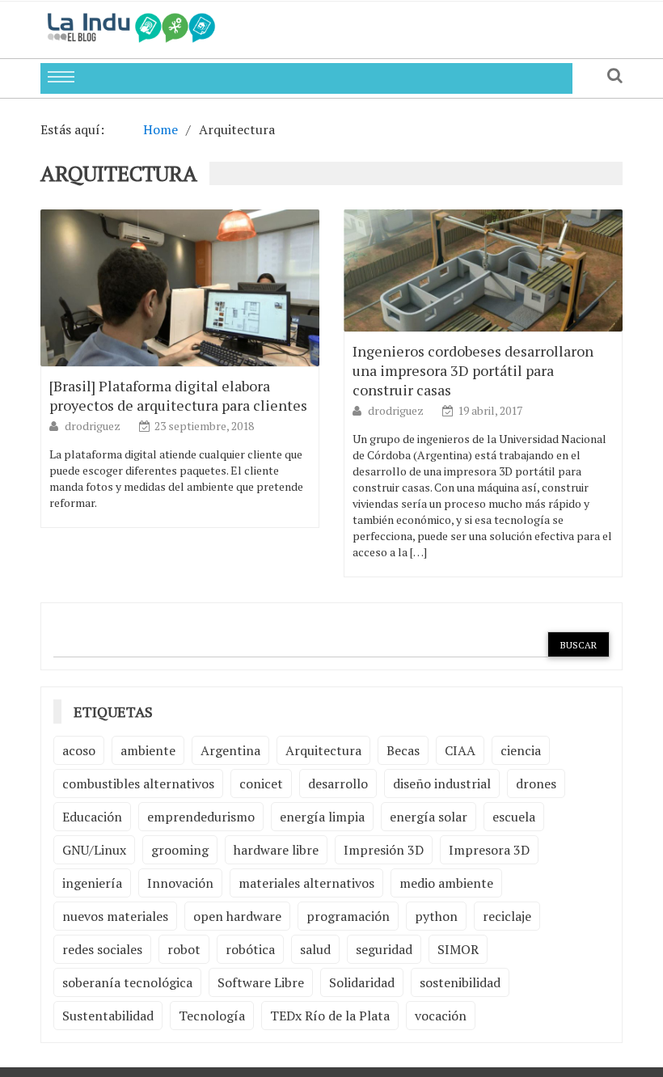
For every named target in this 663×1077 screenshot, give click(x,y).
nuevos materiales (115, 916)
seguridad (384, 949)
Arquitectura (323, 750)
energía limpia (322, 817)
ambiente (147, 750)
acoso (78, 750)
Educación (92, 817)
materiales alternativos (306, 883)
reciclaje (507, 916)
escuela (513, 817)
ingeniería (92, 883)
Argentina (230, 750)
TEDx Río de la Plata (330, 1015)
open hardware (237, 916)
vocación (441, 1015)
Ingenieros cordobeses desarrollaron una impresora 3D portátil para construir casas (473, 370)
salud (315, 949)
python (436, 916)
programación (348, 916)
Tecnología (212, 1015)
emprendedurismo (201, 817)
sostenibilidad (460, 982)
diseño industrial (442, 783)
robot (184, 949)
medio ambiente (446, 883)
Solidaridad (362, 982)
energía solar (428, 817)
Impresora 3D (489, 850)
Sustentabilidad (108, 1015)
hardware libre (276, 850)
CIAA (460, 750)
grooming (180, 850)
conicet (261, 783)
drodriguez (94, 425)
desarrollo (338, 783)
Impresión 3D (384, 850)
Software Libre (260, 982)
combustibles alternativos (138, 783)
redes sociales (102, 949)
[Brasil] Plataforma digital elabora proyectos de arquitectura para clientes (178, 395)
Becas (403, 750)
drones (536, 783)
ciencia (520, 750)
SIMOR (458, 949)
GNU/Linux (94, 850)
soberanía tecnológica (127, 982)
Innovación (180, 883)
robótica (250, 949)
